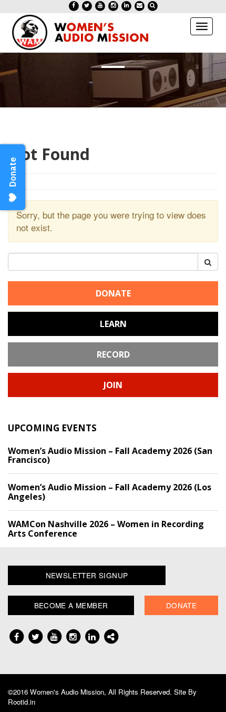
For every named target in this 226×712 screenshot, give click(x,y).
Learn (113, 324)
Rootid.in (21, 702)
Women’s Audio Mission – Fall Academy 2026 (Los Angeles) (109, 491)
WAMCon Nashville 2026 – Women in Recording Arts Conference (106, 528)
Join (113, 385)
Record (113, 354)
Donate (113, 293)
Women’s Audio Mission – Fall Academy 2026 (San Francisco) (110, 455)
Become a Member (71, 605)
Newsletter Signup (87, 575)
